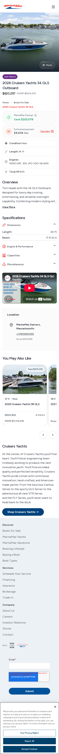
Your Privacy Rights (29, 733)
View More (8, 207)
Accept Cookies (29, 749)
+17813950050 (25, 333)
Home (6, 102)
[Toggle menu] (53, 7)
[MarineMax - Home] (13, 7)
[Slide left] (43, 435)
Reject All (29, 741)
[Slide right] (52, 435)
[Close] (55, 706)
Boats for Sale (21, 102)
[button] (35, 115)
